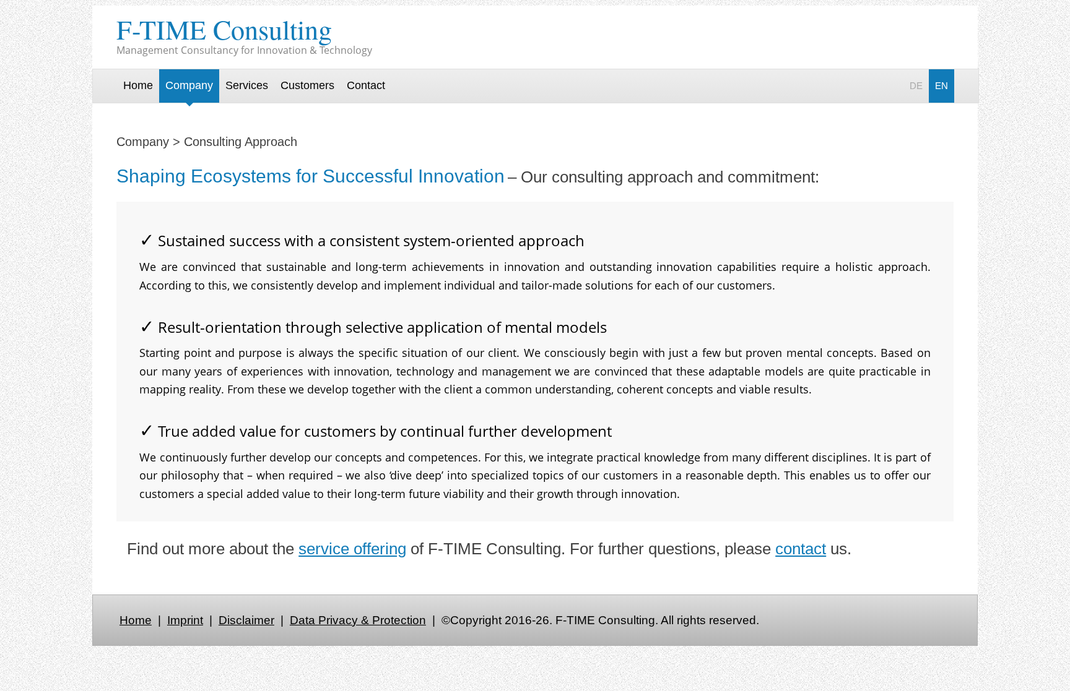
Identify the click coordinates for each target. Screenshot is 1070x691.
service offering (352, 548)
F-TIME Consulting (224, 29)
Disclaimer (246, 620)
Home (138, 85)
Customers (307, 85)
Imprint (185, 620)
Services (246, 85)
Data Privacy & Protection (358, 620)
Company (189, 85)
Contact (366, 85)
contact (800, 548)
